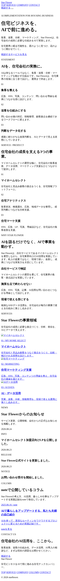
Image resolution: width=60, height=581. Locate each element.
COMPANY (22, 5)
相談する (5, 8)
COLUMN (34, 572)
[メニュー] (12, 8)
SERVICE (11, 5)
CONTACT (34, 5)
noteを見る (6, 529)
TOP (3, 5)
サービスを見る (18, 54)
